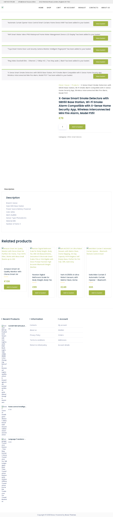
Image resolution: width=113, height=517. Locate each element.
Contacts (93, 8)
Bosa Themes (70, 515)
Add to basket (77, 127)
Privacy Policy (35, 335)
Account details (64, 345)
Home (41, 8)
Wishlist (82, 8)
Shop (49, 8)
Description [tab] (9, 189)
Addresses (62, 340)
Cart (58, 8)
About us (105, 8)
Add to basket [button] (12, 287)
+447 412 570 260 (9, 2)
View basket (100, 24)
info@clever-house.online (27, 2)
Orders (61, 335)
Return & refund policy (38, 345)
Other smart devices (74, 137)
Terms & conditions (37, 340)
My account (69, 8)
